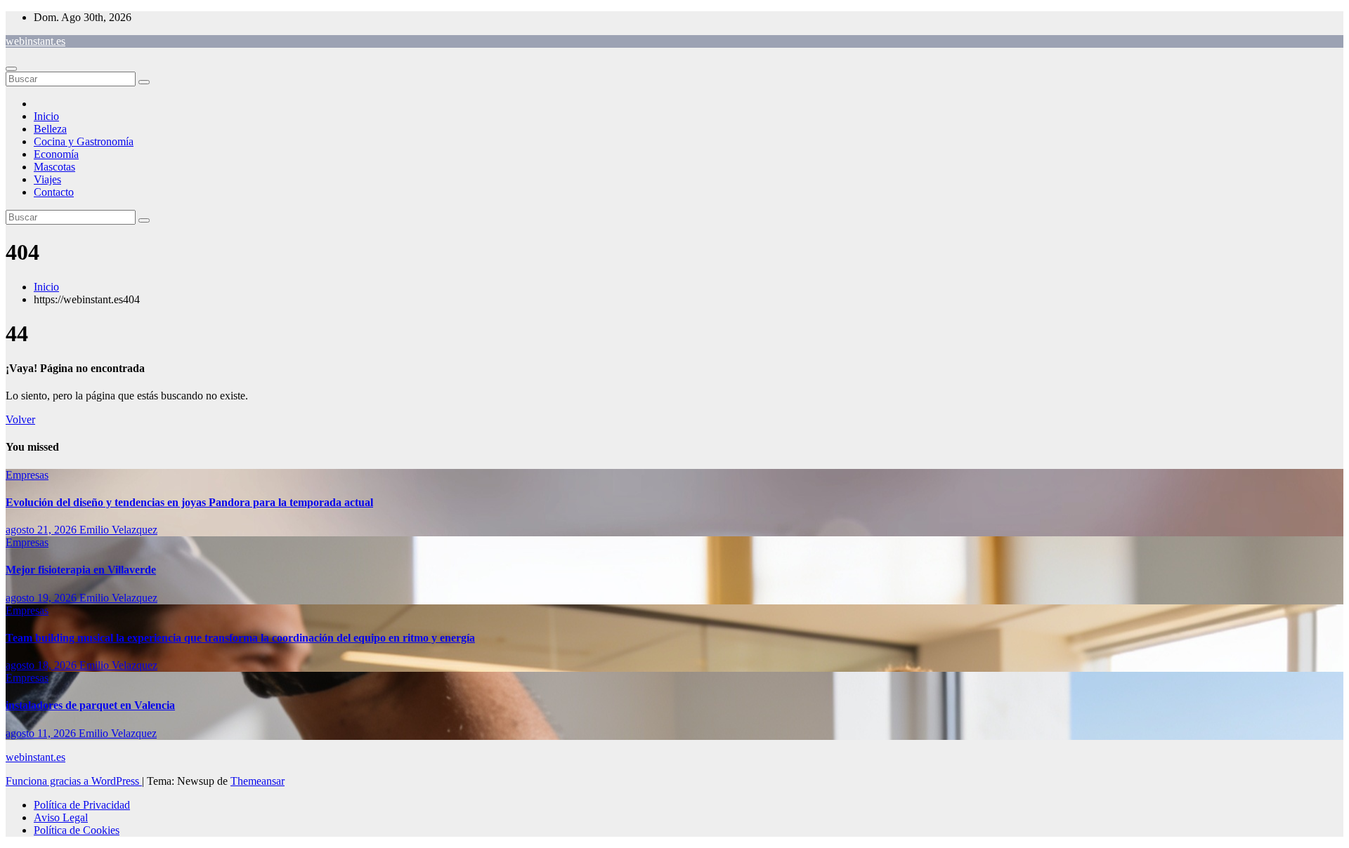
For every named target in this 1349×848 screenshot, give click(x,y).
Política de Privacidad (82, 805)
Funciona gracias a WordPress (74, 781)
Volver (20, 419)
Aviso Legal (61, 817)
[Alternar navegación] (11, 69)
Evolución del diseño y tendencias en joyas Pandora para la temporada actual (189, 502)
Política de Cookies (76, 830)
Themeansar (257, 781)
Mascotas (54, 167)
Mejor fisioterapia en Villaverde (81, 570)
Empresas (27, 475)
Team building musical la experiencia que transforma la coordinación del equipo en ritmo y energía (240, 638)
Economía (56, 154)
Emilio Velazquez (118, 530)
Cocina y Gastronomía (83, 141)
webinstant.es (35, 41)
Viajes (47, 179)
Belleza (50, 129)
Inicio (46, 116)
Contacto (54, 192)
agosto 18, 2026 (42, 665)
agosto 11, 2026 (42, 733)
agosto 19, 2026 (42, 598)
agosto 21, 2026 (42, 530)
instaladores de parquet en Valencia (90, 705)
